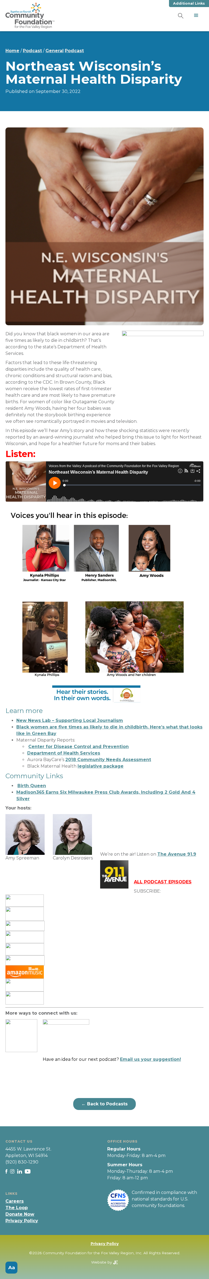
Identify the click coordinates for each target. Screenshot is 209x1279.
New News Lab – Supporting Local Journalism (69, 720)
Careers (14, 1201)
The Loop (16, 1207)
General (54, 50)
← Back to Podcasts (104, 1103)
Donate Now (19, 1214)
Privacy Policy (21, 1220)
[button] (196, 15)
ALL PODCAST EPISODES (163, 881)
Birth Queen (31, 785)
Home (12, 50)
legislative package (101, 766)
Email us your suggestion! (150, 1059)
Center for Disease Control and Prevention (78, 746)
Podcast (32, 50)
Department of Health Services (63, 753)
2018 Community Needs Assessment (108, 759)
